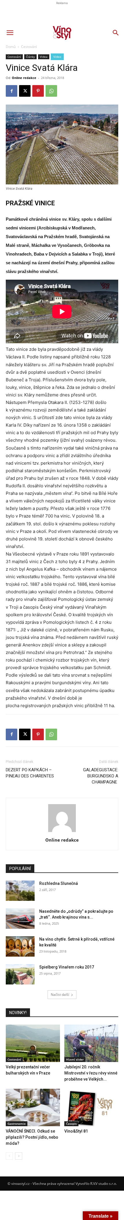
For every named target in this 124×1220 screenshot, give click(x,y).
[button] (10, 33)
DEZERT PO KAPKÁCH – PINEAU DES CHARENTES (30, 773)
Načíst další (60, 994)
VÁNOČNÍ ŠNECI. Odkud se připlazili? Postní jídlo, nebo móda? (32, 1137)
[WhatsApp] (51, 734)
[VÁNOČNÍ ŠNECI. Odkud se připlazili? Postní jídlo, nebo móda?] (33, 1107)
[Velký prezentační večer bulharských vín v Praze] (33, 1043)
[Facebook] (11, 734)
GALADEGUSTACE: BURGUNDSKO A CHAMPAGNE (100, 776)
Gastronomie (16, 1124)
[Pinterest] (38, 734)
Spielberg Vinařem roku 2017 (66, 967)
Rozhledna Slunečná (58, 883)
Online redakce (62, 840)
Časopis (71, 1124)
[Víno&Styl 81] (91, 1107)
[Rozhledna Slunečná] (20, 891)
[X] (25, 734)
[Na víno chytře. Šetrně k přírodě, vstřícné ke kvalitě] (20, 946)
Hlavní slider (75, 1059)
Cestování (14, 1059)
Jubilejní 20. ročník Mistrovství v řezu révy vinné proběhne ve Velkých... (90, 1073)
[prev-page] (9, 1156)
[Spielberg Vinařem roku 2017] (20, 974)
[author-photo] (62, 831)
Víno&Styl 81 (76, 1131)
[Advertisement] (62, 106)
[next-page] (18, 1156)
